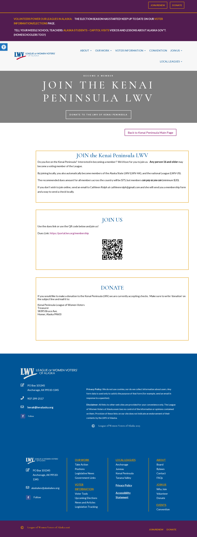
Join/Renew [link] (158, 4)
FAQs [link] (159, 477)
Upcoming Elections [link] (86, 498)
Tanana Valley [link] (123, 477)
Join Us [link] (175, 50)
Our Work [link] (102, 50)
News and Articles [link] (85, 502)
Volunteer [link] (162, 493)
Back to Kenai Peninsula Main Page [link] (150, 132)
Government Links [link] (85, 477)
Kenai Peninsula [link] (125, 473)
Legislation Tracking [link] (86, 506)
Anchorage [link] (122, 464)
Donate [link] (177, 4)
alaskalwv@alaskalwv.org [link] (45, 488)
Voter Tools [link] (81, 493)
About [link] (84, 50)
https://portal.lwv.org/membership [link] (69, 233)
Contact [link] (161, 473)
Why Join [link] (161, 489)
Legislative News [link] (84, 473)
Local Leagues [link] (170, 61)
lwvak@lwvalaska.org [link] (40, 407)
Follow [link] (31, 416)
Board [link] (159, 464)
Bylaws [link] (160, 469)
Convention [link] (158, 50)
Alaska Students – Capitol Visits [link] (86, 30)
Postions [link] (80, 469)
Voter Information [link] (129, 50)
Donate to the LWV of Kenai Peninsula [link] (98, 114)
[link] (3, 47)
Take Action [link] (81, 464)
